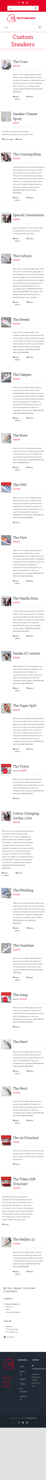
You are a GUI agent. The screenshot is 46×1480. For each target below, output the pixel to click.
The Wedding (23, 890)
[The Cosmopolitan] (6, 157)
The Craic (20, 61)
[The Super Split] (6, 708)
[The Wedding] (6, 893)
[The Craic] (6, 64)
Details (30, 96)
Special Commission (28, 215)
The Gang (20, 995)
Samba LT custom (26, 653)
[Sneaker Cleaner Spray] (6, 117)
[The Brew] (6, 438)
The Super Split (25, 705)
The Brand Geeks (31, 1418)
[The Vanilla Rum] (6, 601)
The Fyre (20, 537)
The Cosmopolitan (27, 154)
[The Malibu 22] (6, 1242)
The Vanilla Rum (25, 598)
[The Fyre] (6, 540)
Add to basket (8, 139)
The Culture (22, 256)
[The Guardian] (6, 948)
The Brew (20, 435)
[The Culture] (6, 259)
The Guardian (23, 945)
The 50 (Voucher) (26, 1138)
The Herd (20, 1042)
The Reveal (21, 319)
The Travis (21, 766)
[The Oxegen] (6, 377)
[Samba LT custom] (6, 656)
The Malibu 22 (24, 1239)
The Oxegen (22, 374)
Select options (17, 98)
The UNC (20, 485)
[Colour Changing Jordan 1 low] (6, 816)
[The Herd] (6, 1044)
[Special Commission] (6, 218)
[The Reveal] (6, 322)
